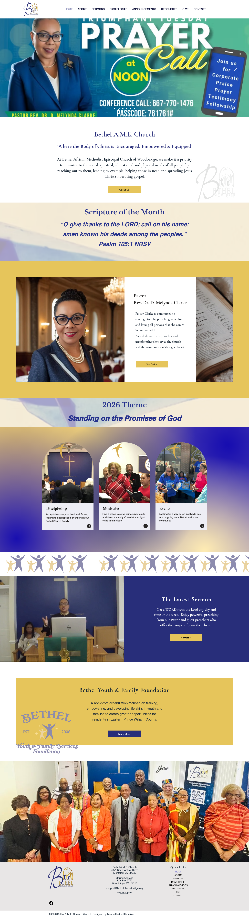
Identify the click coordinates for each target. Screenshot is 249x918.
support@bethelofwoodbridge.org (124, 888)
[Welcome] (114, 108)
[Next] (235, 68)
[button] (82, 9)
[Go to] (89, 526)
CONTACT (178, 895)
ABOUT (178, 875)
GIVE (178, 892)
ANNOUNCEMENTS (178, 885)
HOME (178, 871)
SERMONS (178, 878)
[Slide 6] (126, 108)
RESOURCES (178, 888)
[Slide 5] (122, 109)
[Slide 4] (118, 108)
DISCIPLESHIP (178, 881)
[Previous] (14, 68)
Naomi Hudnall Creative (120, 914)
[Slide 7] (130, 108)
